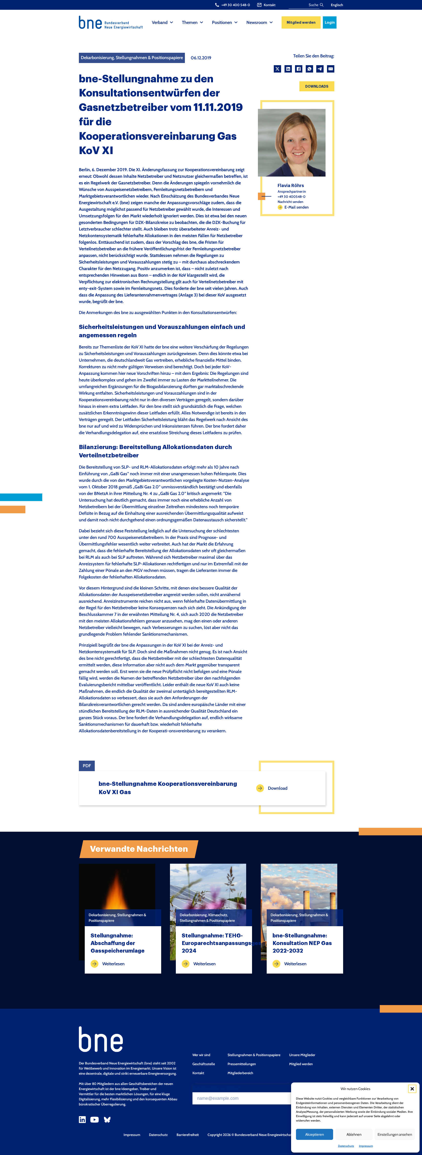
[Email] (330, 69)
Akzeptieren (314, 1134)
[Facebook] (298, 69)
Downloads (316, 86)
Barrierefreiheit (188, 1135)
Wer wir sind (201, 1055)
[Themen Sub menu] (201, 22)
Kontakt (198, 1073)
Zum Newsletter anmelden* (216, 1088)
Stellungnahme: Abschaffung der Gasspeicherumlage (118, 943)
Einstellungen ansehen (395, 1134)
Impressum (366, 1146)
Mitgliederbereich (240, 1073)
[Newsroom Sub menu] (271, 22)
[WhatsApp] (309, 69)
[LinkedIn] (288, 69)
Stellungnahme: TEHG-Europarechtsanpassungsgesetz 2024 (226, 943)
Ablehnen (354, 1134)
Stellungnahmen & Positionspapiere (254, 1055)
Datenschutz (346, 1146)
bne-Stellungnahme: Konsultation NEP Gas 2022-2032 (302, 943)
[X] (277, 69)
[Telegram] (320, 69)
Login (330, 22)
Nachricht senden (290, 202)
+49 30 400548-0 (292, 196)
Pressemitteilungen (242, 1064)
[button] (412, 1088)
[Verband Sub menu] (171, 22)
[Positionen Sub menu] (236, 22)
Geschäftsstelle (203, 1064)
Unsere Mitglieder (302, 1055)
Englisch (337, 5)
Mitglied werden (301, 22)
